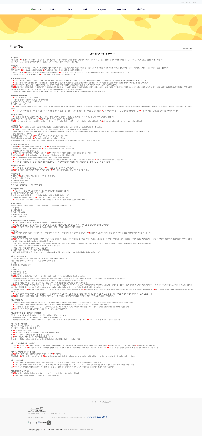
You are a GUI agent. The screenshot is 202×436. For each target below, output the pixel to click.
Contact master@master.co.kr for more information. (78, 430)
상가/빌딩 (141, 9)
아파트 (69, 9)
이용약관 (93, 402)
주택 (85, 9)
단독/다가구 (121, 9)
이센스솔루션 (81, 417)
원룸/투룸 (102, 9)
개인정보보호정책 (105, 402)
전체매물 (52, 9)
